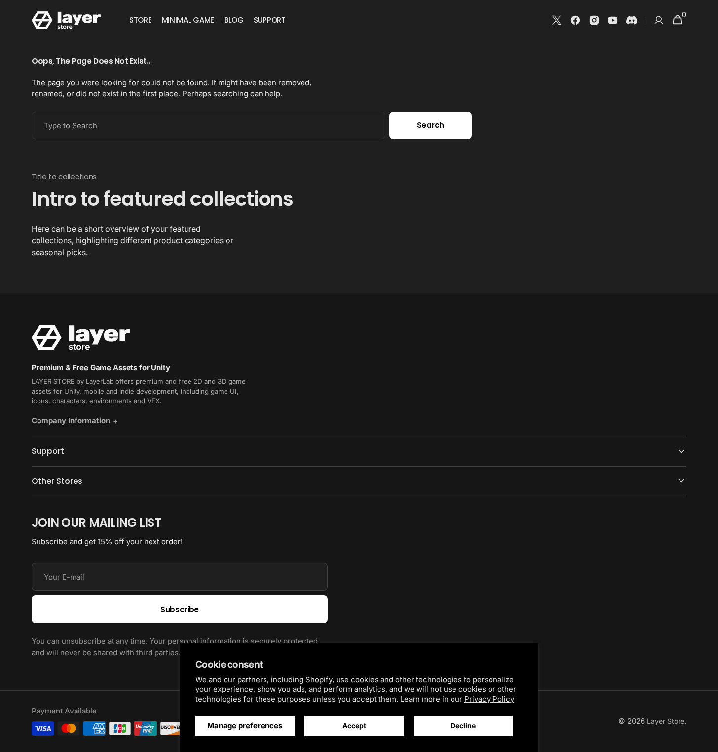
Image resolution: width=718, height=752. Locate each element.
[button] (658, 20)
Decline (463, 725)
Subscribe (179, 609)
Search (430, 125)
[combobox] (208, 125)
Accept (354, 725)
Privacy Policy (489, 699)
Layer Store (665, 721)
